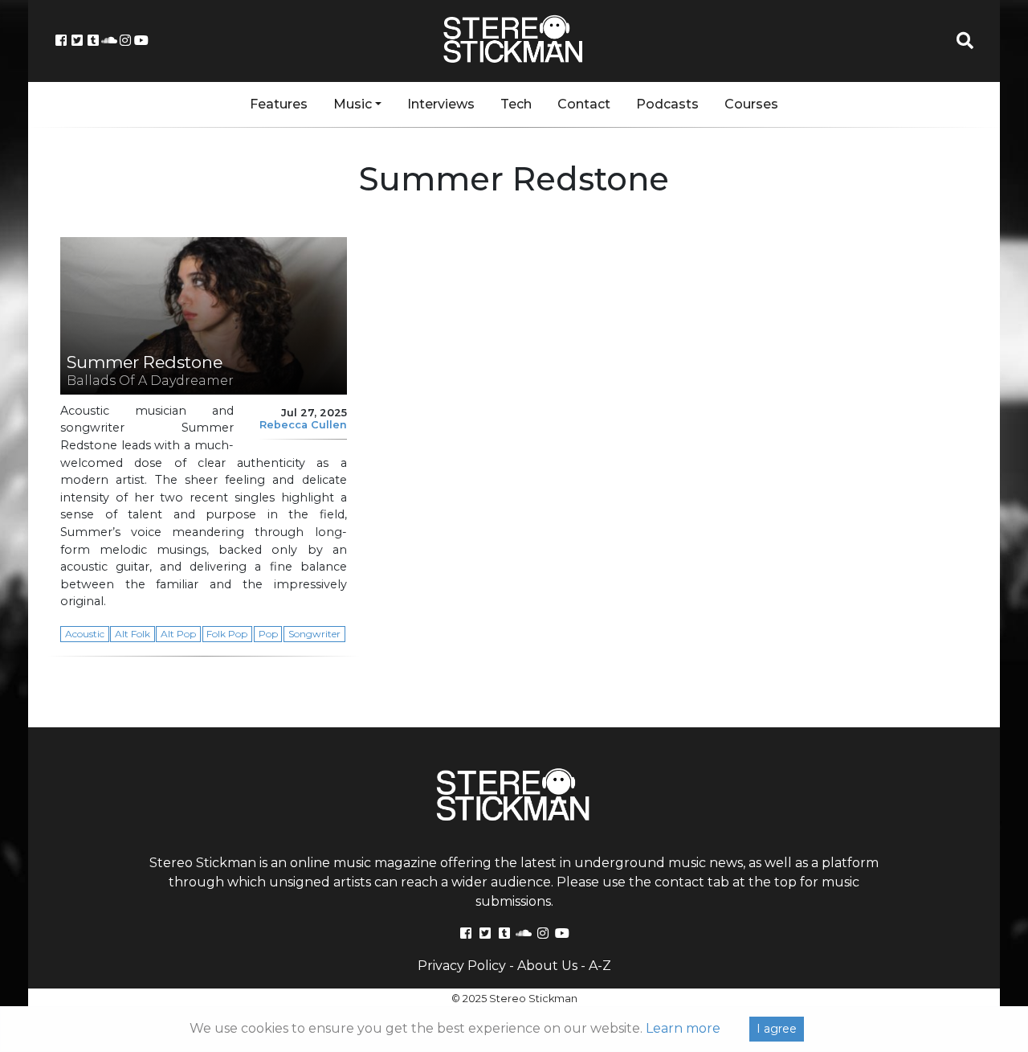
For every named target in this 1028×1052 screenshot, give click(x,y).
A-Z (600, 965)
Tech (516, 104)
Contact (583, 104)
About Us (547, 965)
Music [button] (352, 104)
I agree (777, 1028)
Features (279, 104)
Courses (751, 104)
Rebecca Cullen (303, 425)
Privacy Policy (462, 965)
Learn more (683, 1028)
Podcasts (667, 104)
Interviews (441, 104)
